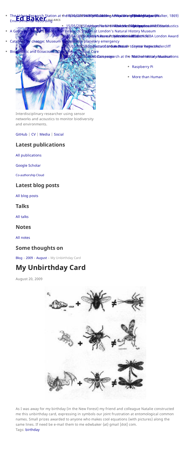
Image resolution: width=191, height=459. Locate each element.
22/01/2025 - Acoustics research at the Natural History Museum (119, 56)
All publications (29, 155)
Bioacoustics (142, 15)
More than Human (147, 76)
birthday (32, 429)
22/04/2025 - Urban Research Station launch (103, 36)
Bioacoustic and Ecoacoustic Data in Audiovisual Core (54, 51)
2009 (29, 258)
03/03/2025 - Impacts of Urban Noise (97, 46)
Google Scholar (28, 165)
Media (45, 134)
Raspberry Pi (142, 66)
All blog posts (27, 195)
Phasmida (140, 36)
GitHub (21, 134)
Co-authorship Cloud (30, 175)
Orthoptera (141, 25)
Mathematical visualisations (155, 56)
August (41, 258)
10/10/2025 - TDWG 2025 (86, 15)
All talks (22, 216)
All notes (23, 237)
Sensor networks (146, 46)
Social (59, 134)
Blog (19, 258)
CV (33, 134)
